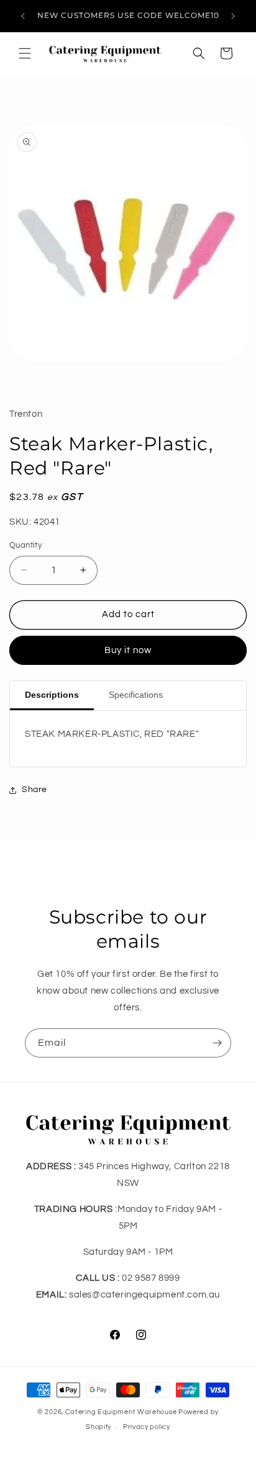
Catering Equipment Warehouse (121, 1412)
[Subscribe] (217, 1043)
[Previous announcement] (23, 16)
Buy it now (128, 650)
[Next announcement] (233, 16)
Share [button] (34, 789)
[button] (25, 53)
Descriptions (52, 695)
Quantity (25, 545)
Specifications (136, 695)
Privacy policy (146, 1426)
